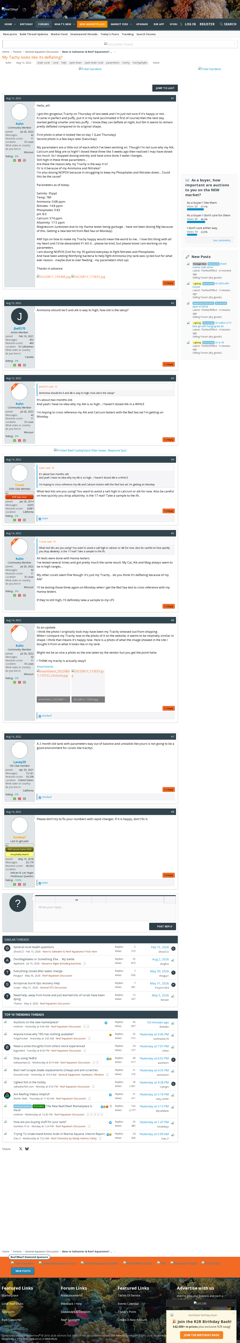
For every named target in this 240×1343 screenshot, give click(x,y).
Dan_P (17, 1138)
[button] (14, 24)
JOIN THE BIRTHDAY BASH (201, 1335)
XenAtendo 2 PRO (12, 1339)
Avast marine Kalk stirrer (210, 265)
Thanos (18, 1003)
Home (8, 24)
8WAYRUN (51, 1339)
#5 (172, 533)
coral (55, 62)
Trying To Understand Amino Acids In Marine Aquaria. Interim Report (59, 1134)
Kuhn (8, 62)
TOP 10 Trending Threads (24, 1015)
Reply (170, 283)
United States (26, 780)
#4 (172, 459)
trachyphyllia (140, 62)
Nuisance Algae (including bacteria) (61, 963)
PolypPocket (21, 1038)
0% (16, 156)
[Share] (167, 98)
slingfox (164, 963)
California (28, 511)
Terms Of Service (129, 1295)
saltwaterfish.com (24, 1086)
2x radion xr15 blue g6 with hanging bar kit (212, 324)
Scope (17, 987)
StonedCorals (21, 1074)
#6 (172, 620)
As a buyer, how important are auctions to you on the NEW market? (207, 187)
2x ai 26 (208, 342)
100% (18, 880)
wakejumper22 (22, 1062)
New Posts (201, 256)
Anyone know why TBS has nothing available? (44, 1034)
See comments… (222, 240)
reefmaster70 (161, 1038)
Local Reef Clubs (12, 1304)
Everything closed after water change (38, 971)
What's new (62, 24)
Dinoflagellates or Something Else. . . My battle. (44, 959)
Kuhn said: (45, 468)
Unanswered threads (84, 34)
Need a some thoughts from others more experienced (49, 1046)
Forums (43, 24)
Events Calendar (128, 1304)
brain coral (44, 62)
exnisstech (163, 1074)
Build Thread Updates (34, 34)
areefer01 (163, 1062)
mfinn (165, 1050)
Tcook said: (45, 541)
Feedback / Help (71, 1304)
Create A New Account (132, 1320)
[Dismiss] (234, 44)
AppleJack (19, 963)
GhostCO (19, 951)
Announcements (72, 1295)
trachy (126, 62)
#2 (172, 303)
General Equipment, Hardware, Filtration (81, 1074)
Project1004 (162, 987)
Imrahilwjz (163, 1126)
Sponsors (8, 1312)
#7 (172, 736)
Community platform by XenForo (37, 1335)
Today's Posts (109, 34)
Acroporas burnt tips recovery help (37, 983)
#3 (172, 378)
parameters (112, 62)
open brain (75, 62)
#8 (172, 811)
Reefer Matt (20, 1098)
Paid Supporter (12, 1320)
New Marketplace (92, 24)
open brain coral (94, 62)
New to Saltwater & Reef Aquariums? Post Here (70, 951)
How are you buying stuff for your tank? (40, 1122)
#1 (172, 98)
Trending (128, 34)
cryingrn (164, 1086)
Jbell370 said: (46, 386)
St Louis (29, 141)
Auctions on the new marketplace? (36, 1022)
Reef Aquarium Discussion (57, 975)
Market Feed (119, 24)
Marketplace (10, 1295)
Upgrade (142, 24)
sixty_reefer (162, 1098)
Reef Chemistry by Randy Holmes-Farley (74, 1138)
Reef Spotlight (70, 1320)
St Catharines (26, 346)
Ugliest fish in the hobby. (30, 1082)
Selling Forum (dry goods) (207, 277)
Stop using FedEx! (25, 1058)
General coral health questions (34, 947)
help (63, 62)
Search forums (146, 34)
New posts (10, 34)
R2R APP (159, 24)
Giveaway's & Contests (75, 1312)
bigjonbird (19, 1050)
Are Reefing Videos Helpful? (32, 1094)
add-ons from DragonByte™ (122, 1335)
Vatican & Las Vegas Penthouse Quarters (22, 874)
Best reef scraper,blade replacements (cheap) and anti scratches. (56, 1070)
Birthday (26, 24)
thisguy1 (18, 975)
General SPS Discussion (53, 987)
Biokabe (164, 1026)
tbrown (165, 999)
